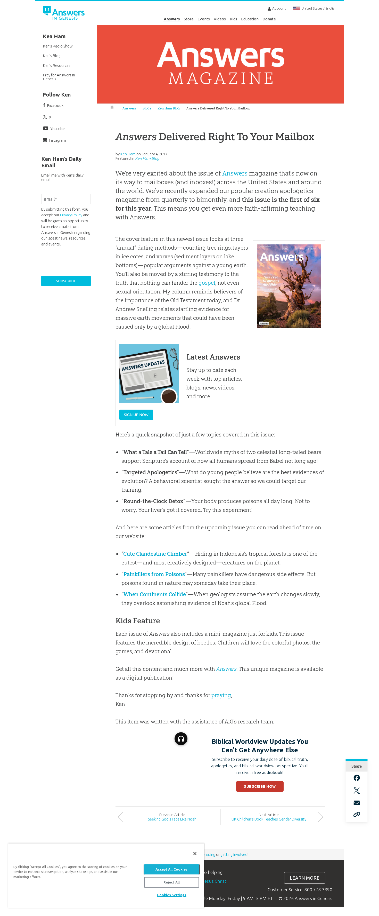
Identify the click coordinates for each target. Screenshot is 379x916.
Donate (269, 19)
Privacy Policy (71, 215)
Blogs (147, 108)
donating (207, 854)
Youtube (57, 128)
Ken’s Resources (56, 65)
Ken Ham (54, 36)
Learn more (304, 877)
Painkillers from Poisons (154, 574)
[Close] (195, 853)
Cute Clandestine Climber (155, 554)
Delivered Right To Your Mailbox (218, 108)
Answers (172, 19)
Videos (220, 19)
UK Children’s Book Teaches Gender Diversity (269, 819)
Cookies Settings (171, 895)
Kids (233, 19)
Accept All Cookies (171, 869)
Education (250, 19)
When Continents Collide (154, 594)
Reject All (171, 882)
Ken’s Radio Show (58, 46)
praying (221, 695)
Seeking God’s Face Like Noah (172, 819)
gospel (207, 283)
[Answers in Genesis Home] (64, 13)
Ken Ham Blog (169, 108)
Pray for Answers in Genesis (59, 77)
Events (203, 19)
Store (189, 19)
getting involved (234, 854)
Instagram (57, 140)
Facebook (55, 105)
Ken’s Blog (52, 55)
